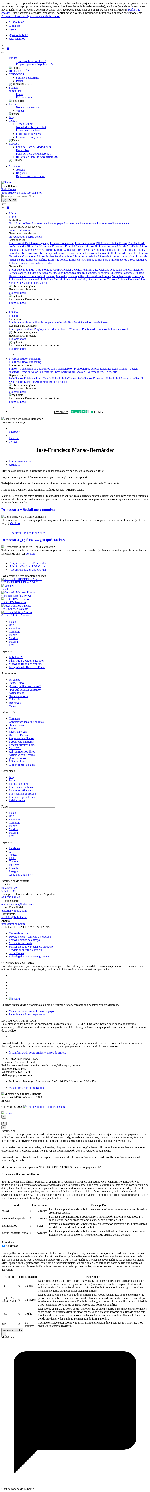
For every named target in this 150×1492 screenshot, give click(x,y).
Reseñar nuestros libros (22, 744)
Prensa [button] (12, 104)
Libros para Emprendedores (111, 259)
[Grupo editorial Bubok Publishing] (44, 1106)
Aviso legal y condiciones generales (29, 956)
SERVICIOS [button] (16, 74)
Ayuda (12, 29)
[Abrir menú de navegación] (2, 52)
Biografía (47, 269)
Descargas (15, 702)
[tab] (75, 1174)
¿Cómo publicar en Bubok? (25, 686)
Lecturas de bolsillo (87, 246)
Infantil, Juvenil (46, 276)
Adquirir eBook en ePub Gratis (27, 563)
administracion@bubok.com (17, 904)
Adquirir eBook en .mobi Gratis (27, 569)
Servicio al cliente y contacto (25, 949)
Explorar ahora (17, 292)
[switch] (3, 1246)
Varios (12, 282)
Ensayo (139, 272)
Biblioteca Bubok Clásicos (111, 243)
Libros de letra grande (21, 269)
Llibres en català (18, 263)
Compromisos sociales (22, 764)
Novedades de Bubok (40, 263)
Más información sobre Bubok (26, 1087)
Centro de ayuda (18, 933)
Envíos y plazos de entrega (24, 940)
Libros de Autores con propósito (116, 256)
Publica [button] (13, 57)
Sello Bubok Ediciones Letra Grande (30, 378)
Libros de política (58, 259)
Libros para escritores (21, 329)
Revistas (69, 279)
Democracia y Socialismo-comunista (28, 509)
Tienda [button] (13, 120)
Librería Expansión (86, 253)
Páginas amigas (18, 731)
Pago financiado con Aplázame (27, 1014)
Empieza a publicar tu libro (24, 322)
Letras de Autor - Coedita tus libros (40, 371)
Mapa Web (15, 748)
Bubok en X (16, 657)
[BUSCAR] (9, 200)
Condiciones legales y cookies (26, 721)
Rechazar (16, 16)
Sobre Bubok (16, 953)
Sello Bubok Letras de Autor (25, 381)
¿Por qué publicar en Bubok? (25, 689)
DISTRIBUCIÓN (19, 71)
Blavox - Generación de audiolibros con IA (34, 368)
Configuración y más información (40, 16)
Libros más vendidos (21, 787)
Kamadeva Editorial (63, 246)
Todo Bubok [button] (8, 189)
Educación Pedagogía (122, 272)
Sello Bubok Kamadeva (91, 378)
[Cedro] (6, 1113)
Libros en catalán (19, 243)
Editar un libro (17, 761)
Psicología (138, 276)
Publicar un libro (18, 783)
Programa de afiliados (21, 738)
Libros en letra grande (81, 259)
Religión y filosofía (52, 279)
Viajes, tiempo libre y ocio (32, 282)
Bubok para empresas (21, 741)
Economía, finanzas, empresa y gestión (86, 272)
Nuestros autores (18, 696)
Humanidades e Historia (23, 276)
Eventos (13, 87)
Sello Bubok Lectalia (55, 381)
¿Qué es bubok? (18, 758)
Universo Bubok (18, 735)
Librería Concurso (64, 249)
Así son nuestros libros (22, 751)
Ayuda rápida (16, 692)
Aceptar (6, 16)
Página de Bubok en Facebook (26, 660)
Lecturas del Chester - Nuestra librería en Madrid (89, 371)
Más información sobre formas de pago (31, 1011)
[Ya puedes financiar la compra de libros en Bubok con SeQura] (14, 998)
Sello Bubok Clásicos (64, 378)
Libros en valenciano (62, 243)
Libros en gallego (39, 243)
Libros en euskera (85, 243)
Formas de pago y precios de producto (31, 946)
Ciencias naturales (133, 269)
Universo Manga (137, 279)
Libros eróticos (28, 253)
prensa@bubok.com (13, 923)
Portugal (13, 641)
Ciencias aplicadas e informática (79, 269)
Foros (12, 780)
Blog (11, 117)
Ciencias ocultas (18, 272)
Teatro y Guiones (117, 279)
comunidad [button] (15, 90)
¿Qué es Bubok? (18, 35)
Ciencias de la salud (110, 269)
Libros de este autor (20, 461)
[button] (14, 166)
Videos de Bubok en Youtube (26, 663)
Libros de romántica (126, 253)
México (13, 638)
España (13, 621)
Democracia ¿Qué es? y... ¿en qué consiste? (33, 540)
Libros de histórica (36, 259)
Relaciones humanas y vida (24, 279)
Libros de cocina (114, 249)
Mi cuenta (14, 679)
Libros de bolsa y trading (90, 249)
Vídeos (13, 706)
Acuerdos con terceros (22, 754)
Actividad (14, 464)
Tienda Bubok (17, 682)
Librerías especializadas (22, 797)
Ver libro (15, 523)
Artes (38, 269)
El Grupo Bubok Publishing (25, 358)
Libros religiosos (137, 259)
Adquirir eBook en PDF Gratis (27, 532)
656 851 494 (8, 890)
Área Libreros (17, 38)
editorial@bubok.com (14, 910)
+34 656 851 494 (11, 897)
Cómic (57, 269)
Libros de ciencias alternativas (54, 256)
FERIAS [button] (14, 143)
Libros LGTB (106, 253)
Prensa (12, 728)
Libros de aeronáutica (85, 256)
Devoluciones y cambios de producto (30, 936)
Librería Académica (128, 246)
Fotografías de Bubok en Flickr (27, 667)
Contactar (14, 25)
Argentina (14, 628)
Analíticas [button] (7, 1242)
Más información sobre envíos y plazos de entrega (37, 1052)
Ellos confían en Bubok (22, 793)
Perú (11, 644)
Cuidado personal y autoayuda (45, 272)
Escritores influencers (21, 790)
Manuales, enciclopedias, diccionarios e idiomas (83, 276)
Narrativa (117, 276)
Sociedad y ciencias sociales (90, 279)
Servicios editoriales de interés (91, 322)
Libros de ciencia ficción (39, 249)
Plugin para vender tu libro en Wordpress (57, 329)
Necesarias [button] (8, 1174)
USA (12, 625)
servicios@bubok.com (14, 917)
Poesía (127, 276)
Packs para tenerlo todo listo (57, 322)
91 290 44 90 (16, 22)
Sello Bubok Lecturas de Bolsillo (125, 378)
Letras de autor (107, 246)
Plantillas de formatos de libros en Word (105, 329)
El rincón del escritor (39, 246)
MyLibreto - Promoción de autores (79, 368)
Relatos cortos (17, 800)
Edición (13, 312)
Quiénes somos (17, 725)
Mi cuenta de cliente (20, 943)
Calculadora (16, 699)
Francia (13, 634)
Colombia (14, 631)
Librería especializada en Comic (56, 253)
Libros (12, 213)
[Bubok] (6, 182)
